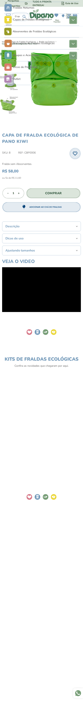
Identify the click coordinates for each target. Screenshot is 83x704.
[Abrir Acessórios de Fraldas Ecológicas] (73, 43)
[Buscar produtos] (24, 16)
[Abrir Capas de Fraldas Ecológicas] (73, 19)
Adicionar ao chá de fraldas (45, 207)
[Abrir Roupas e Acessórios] (73, 55)
